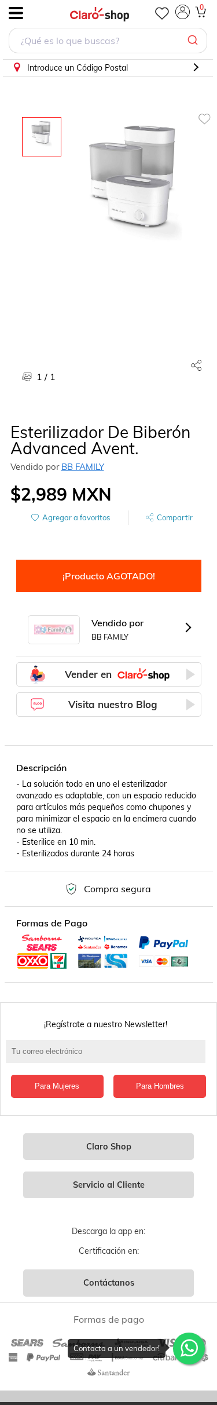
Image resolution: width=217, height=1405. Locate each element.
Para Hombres (160, 1086)
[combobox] (108, 42)
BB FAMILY (82, 466)
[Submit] (194, 40)
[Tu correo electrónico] (108, 1057)
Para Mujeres (57, 1086)
